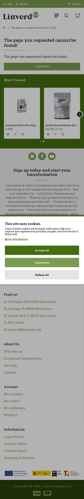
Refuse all (42, 274)
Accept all (42, 250)
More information (16, 238)
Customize (42, 262)
